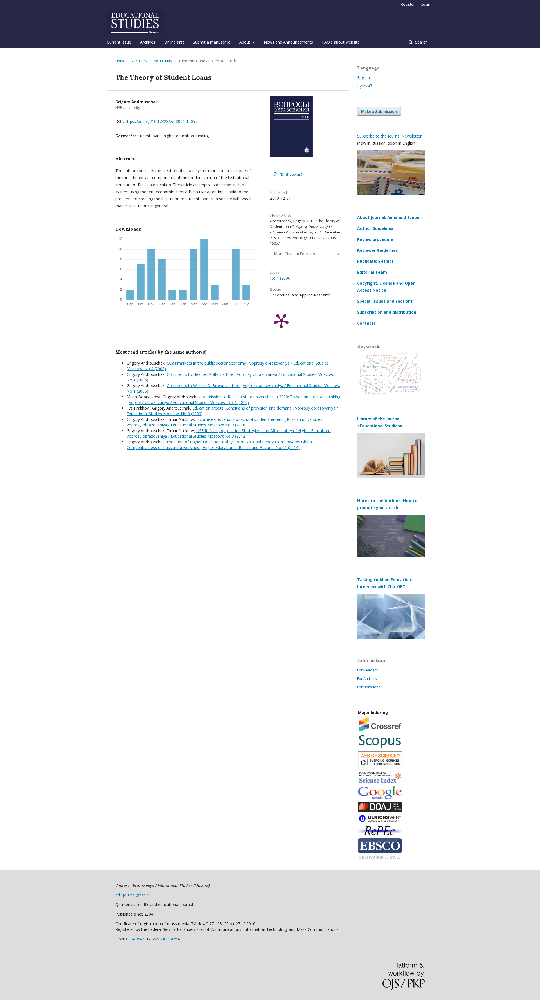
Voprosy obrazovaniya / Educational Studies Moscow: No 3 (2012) (187, 436)
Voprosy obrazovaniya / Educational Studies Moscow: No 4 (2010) (189, 402)
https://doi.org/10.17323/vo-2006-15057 (161, 121)
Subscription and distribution (386, 312)
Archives (147, 42)
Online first (174, 42)
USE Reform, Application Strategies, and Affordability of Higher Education (263, 430)
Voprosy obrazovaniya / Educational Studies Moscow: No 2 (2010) (187, 425)
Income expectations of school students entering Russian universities (259, 419)
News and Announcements (288, 42)
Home (120, 60)
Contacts (366, 323)
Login (425, 4)
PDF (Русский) (290, 174)
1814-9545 (135, 938)
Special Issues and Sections (385, 301)
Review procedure (375, 239)
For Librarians (369, 686)
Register (408, 4)
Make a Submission (379, 111)
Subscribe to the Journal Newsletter (389, 136)
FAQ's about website (341, 42)
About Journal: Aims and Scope (388, 217)
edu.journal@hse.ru (132, 895)
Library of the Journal (378, 418)
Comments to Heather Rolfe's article (201, 374)
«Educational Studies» (379, 425)
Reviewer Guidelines (377, 250)
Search (421, 42)
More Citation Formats (294, 253)
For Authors (367, 678)
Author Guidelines (375, 228)
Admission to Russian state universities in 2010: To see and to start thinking (271, 396)
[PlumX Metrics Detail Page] (281, 321)
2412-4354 (170, 938)
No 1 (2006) (163, 60)
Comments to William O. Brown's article (203, 385)
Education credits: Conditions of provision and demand (242, 408)
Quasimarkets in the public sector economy (207, 363)
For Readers (367, 670)
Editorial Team (372, 272)
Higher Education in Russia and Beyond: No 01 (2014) (251, 447)
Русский (364, 86)
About (245, 42)
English (363, 77)
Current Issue (119, 42)
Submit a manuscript (211, 42)
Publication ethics (375, 261)
